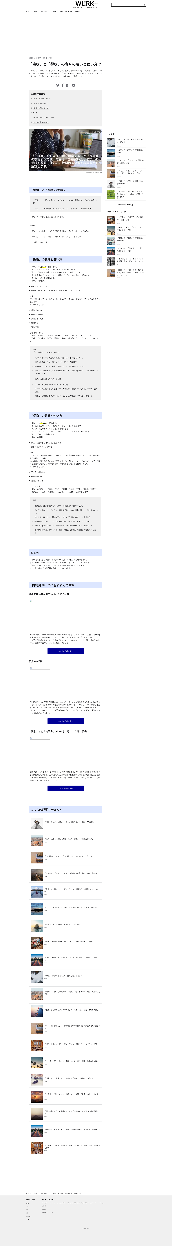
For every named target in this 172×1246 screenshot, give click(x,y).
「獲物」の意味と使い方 (41, 103)
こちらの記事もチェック (41, 122)
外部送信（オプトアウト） (48, 1212)
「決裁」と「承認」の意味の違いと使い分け (130, 182)
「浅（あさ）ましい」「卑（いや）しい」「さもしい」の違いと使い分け (130, 194)
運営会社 (44, 1209)
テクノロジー (29, 1216)
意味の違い (119, 145)
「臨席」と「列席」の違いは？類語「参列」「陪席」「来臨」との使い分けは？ (130, 272)
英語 (27, 1206)
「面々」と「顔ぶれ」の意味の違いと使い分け (130, 140)
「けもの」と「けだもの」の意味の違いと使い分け (130, 249)
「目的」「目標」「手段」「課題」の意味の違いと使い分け (129, 172)
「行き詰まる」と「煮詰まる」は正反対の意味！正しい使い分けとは (130, 261)
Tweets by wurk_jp (125, 205)
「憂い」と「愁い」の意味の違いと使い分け (130, 151)
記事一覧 (44, 1206)
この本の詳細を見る (65, 651)
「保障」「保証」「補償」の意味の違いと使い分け (130, 228)
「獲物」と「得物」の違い (41, 99)
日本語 (27, 1203)
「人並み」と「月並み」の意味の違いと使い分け (130, 218)
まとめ (35, 113)
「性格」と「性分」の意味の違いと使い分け (130, 239)
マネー (27, 1219)
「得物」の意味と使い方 (41, 108)
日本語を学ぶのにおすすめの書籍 (43, 117)
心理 (27, 1209)
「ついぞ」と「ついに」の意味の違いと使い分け (130, 161)
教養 (27, 1213)
